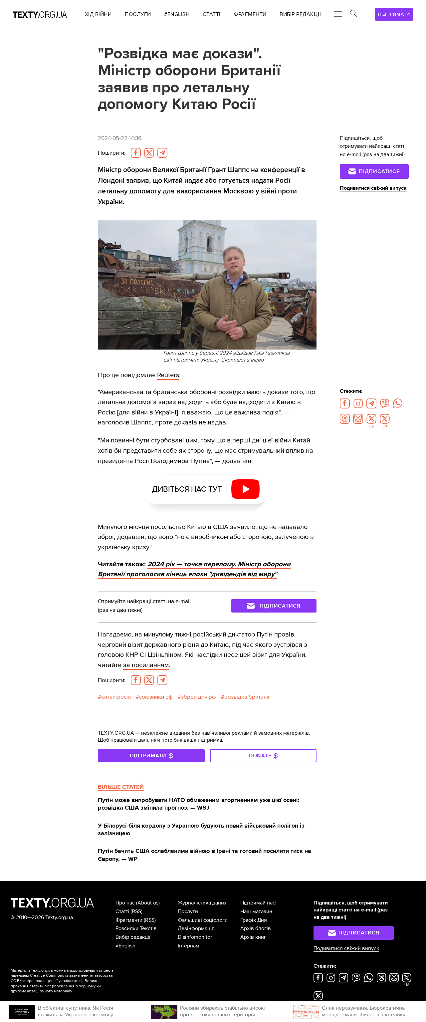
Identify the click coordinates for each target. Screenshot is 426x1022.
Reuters (168, 375)
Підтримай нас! (258, 902)
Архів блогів (255, 928)
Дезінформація (196, 928)
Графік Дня (253, 920)
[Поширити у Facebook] (136, 153)
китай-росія (116, 696)
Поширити (111, 152)
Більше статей (121, 787)
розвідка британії (246, 696)
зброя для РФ (198, 696)
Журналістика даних (202, 902)
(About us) (148, 902)
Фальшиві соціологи (203, 920)
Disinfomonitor (195, 937)
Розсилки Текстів (136, 928)
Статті (122, 911)
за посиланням (146, 665)
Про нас (125, 902)
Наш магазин (256, 911)
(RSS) (136, 911)
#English (125, 945)
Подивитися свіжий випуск (373, 188)
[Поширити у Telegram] (162, 153)
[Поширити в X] (149, 153)
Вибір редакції (132, 937)
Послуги (188, 911)
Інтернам (188, 945)
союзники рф (156, 696)
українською (70, 980)
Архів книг (253, 937)
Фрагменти (128, 920)
